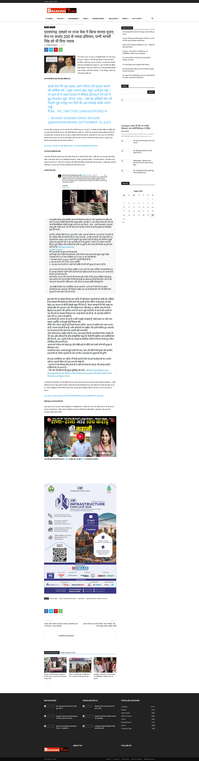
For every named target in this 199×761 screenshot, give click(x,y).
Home (46, 24)
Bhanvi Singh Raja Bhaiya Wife (67, 598)
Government (73, 19)
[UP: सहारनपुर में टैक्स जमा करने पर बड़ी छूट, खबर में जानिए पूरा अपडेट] (49, 708)
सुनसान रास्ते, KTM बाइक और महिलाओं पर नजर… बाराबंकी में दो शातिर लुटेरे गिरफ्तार (139, 46)
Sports (125, 19)
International (98, 19)
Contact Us (116, 759)
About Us (108, 759)
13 (139, 207)
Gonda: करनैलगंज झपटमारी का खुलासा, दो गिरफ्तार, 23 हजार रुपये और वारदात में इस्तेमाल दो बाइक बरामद (55, 676)
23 (152, 211)
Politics (60, 19)
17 (124, 211)
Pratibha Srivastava (51, 45)
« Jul (122, 222)
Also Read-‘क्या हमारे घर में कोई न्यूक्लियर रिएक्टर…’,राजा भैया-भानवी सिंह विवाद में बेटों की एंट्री (70, 146)
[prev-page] (45, 682)
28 (143, 215)
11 (129, 207)
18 (129, 211)
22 (148, 211)
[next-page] (48, 682)
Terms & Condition (136, 759)
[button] (152, 19)
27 (139, 215)
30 (152, 215)
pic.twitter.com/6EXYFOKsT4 (82, 111)
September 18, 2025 (94, 122)
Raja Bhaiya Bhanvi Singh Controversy (97, 598)
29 (148, 215)
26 (134, 215)
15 (148, 207)
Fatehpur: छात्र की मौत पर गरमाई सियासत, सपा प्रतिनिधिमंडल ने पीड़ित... (136, 127)
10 (124, 207)
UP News (49, 19)
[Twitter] (51, 50)
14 (143, 207)
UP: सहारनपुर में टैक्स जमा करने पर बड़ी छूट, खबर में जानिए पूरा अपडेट (138, 33)
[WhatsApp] (60, 50)
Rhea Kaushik (125, 131)
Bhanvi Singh (53, 598)
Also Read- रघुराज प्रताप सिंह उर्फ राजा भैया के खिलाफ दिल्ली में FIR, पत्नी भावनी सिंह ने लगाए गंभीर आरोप (73, 396)
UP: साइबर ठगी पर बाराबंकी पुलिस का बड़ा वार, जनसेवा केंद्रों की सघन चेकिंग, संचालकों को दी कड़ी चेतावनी (139, 76)
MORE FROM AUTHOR (68, 653)
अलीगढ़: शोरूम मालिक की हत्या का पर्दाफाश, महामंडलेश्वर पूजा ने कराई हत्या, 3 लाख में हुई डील (61, 625)
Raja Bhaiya (81, 598)
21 (143, 211)
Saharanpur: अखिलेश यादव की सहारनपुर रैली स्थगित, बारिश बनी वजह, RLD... (143, 163)
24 (124, 215)
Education (113, 19)
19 (134, 211)
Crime (85, 19)
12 (134, 207)
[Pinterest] (56, 50)
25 (129, 215)
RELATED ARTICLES (51, 653)
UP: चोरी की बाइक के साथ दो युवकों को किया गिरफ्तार (136, 64)
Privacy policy (125, 759)
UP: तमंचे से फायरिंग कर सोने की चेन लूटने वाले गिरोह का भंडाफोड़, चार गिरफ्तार (137, 59)
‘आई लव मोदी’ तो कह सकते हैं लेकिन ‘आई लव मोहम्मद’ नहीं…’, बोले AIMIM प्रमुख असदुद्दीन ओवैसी (99, 625)
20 (139, 211)
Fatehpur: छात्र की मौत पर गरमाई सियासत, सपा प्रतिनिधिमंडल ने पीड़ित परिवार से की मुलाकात (105, 676)
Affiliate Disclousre (149, 759)
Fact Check (136, 19)
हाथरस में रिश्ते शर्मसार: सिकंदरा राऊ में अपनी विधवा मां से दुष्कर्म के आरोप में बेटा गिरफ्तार (138, 70)
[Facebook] (46, 50)
